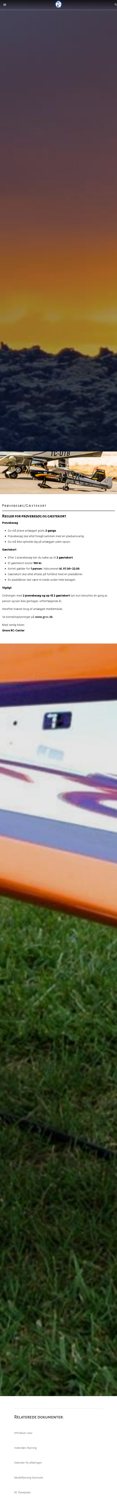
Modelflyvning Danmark (28, 1477)
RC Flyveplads (22, 1492)
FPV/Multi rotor (23, 1433)
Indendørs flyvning (25, 1447)
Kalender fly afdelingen (28, 1462)
